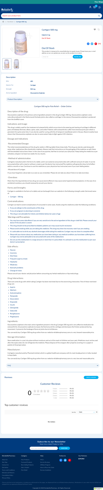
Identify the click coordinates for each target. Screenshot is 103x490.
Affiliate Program (45, 465)
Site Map (4, 462)
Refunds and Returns (8, 472)
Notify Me (77, 57)
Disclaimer (5, 467)
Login (90, 7)
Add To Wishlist (95, 29)
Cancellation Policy (7, 475)
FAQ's (42, 459)
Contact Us (5, 465)
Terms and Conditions (8, 470)
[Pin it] (96, 44)
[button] (7, 63)
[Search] (99, 15)
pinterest (69, 460)
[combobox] (51, 15)
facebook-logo (60, 460)
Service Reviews (45, 462)
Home (3, 22)
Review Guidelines (45, 470)
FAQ (9, 365)
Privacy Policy (6, 478)
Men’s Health (25, 467)
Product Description (15, 99)
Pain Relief (10, 21)
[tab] (52, 99)
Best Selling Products (27, 465)
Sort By (74, 412)
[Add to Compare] (98, 29)
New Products (25, 459)
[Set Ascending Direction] (96, 412)
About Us (5, 459)
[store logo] (7, 8)
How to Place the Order (47, 467)
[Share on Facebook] (88, 44)
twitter (65, 460)
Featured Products (26, 462)
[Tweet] (92, 44)
